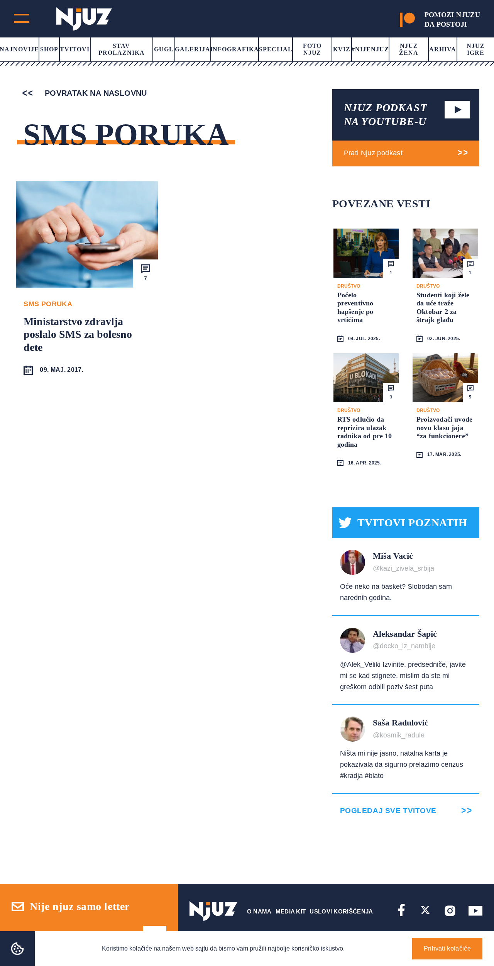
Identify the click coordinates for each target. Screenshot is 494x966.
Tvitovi (75, 49)
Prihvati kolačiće (447, 948)
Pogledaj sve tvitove (388, 810)
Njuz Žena (408, 49)
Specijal (276, 49)
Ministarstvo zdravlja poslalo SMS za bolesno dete (78, 334)
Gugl (164, 49)
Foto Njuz (312, 49)
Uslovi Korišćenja (341, 911)
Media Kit (291, 911)
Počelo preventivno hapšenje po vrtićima (355, 307)
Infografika (234, 49)
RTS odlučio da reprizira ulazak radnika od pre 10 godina (364, 431)
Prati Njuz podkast (373, 152)
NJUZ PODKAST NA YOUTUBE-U (385, 114)
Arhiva (442, 49)
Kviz (341, 49)
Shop (49, 49)
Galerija (192, 49)
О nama (259, 911)
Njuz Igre (476, 49)
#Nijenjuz (370, 49)
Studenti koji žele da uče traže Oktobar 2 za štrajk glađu (442, 307)
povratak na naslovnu (94, 93)
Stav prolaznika (121, 49)
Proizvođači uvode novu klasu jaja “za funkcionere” (444, 427)
